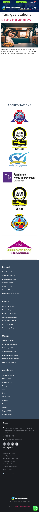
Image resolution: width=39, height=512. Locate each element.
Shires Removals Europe (22, 506)
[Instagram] (8, 444)
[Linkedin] (17, 444)
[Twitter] (12, 444)
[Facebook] (4, 444)
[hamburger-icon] (35, 7)
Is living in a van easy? (16, 19)
